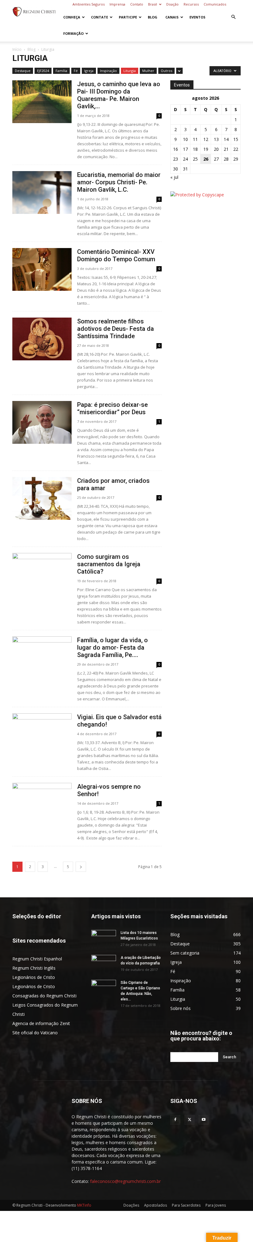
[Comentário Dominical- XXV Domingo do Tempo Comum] (42, 269)
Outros (166, 70)
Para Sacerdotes (186, 1205)
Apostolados (155, 1205)
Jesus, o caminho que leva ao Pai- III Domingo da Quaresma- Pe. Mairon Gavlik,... (118, 95)
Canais (172, 17)
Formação (73, 33)
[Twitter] (189, 1120)
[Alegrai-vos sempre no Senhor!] (42, 804)
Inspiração (108, 70)
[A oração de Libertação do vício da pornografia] (103, 963)
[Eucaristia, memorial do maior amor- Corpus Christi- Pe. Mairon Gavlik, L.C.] (42, 192)
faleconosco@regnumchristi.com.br (125, 1181)
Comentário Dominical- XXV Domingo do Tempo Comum (116, 255)
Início (17, 49)
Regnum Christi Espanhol (37, 959)
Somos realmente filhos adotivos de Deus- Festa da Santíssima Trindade (115, 329)
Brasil (152, 4)
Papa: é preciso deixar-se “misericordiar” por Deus (112, 408)
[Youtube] (204, 1120)
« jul (174, 177)
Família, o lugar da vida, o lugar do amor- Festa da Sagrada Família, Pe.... (112, 647)
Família (61, 70)
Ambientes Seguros (89, 4)
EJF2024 (43, 70)
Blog (152, 17)
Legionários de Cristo (33, 977)
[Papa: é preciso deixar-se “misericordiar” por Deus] (42, 422)
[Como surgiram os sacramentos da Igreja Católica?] (42, 574)
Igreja (88, 70)
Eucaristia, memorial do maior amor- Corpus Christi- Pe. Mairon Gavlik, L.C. (118, 182)
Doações (131, 1205)
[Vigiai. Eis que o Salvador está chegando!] (42, 734)
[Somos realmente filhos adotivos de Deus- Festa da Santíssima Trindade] (42, 339)
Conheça (71, 17)
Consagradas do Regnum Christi (44, 996)
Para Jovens (215, 1205)
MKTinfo (84, 1205)
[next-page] (81, 867)
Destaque (23, 70)
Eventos (197, 17)
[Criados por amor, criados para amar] (42, 498)
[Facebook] (175, 1120)
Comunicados (215, 4)
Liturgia (129, 70)
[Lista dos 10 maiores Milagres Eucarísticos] (103, 938)
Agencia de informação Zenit (41, 1023)
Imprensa (117, 4)
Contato (136, 4)
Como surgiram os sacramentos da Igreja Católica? (108, 564)
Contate (99, 17)
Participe (128, 17)
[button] (233, 17)
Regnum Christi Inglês (34, 968)
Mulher (148, 70)
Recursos (191, 4)
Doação (172, 4)
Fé (76, 70)
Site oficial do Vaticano (35, 1033)
